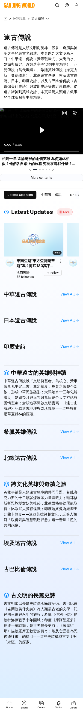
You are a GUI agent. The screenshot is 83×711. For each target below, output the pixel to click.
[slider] (41, 151)
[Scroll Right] (77, 195)
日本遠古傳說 (20, 320)
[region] (41, 131)
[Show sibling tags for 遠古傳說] (47, 19)
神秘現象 (19, 19)
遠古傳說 (37, 19)
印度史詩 (15, 346)
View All (67, 294)
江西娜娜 (23, 272)
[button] (74, 112)
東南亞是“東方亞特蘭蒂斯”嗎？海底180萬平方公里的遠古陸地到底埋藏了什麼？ (36, 263)
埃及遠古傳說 (20, 542)
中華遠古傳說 (20, 294)
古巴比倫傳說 (20, 569)
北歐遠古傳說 (20, 457)
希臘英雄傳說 (20, 431)
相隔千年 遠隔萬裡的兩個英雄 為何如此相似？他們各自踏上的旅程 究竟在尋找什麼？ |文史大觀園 (38, 161)
